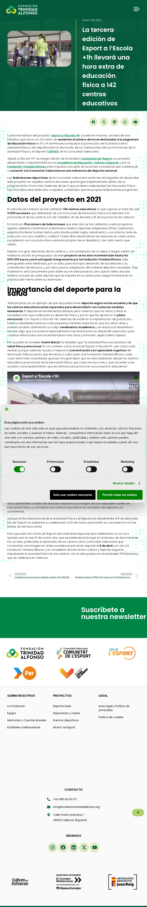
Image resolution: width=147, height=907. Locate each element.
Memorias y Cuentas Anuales (26, 720)
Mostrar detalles (124, 483)
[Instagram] (52, 847)
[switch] (55, 469)
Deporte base (62, 706)
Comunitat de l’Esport (96, 159)
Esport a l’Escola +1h (66, 135)
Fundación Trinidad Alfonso (26, 167)
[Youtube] (94, 847)
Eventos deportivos (65, 720)
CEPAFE (53, 151)
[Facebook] (63, 847)
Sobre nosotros (21, 695)
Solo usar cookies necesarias (72, 495)
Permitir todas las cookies (119, 495)
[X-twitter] (84, 847)
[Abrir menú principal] (137, 9)
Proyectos (62, 695)
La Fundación (16, 706)
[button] (93, 122)
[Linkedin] (73, 847)
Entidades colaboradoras (23, 727)
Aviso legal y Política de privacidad (114, 708)
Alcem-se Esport (64, 727)
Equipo (11, 713)
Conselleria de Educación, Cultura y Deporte (88, 163)
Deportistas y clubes (66, 713)
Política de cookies (111, 717)
